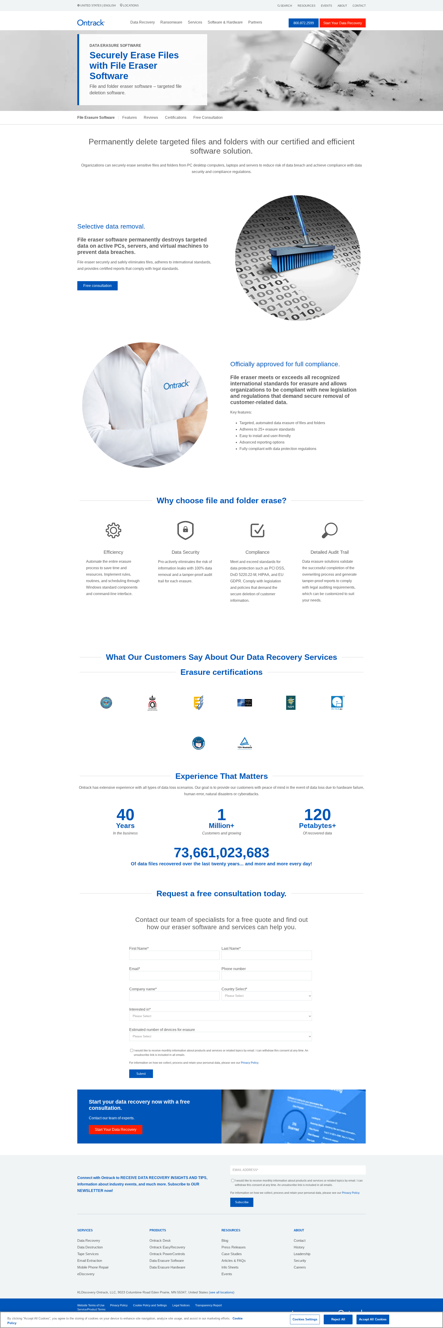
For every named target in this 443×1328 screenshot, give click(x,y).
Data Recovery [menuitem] (88, 1240)
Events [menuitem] (227, 1274)
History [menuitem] (299, 1247)
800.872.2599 (303, 23)
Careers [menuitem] (300, 1267)
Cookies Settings (305, 1319)
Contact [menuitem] (299, 1240)
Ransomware (171, 22)
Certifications (175, 117)
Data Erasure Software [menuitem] (167, 1260)
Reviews (151, 117)
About (342, 5)
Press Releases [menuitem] (234, 1247)
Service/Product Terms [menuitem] (91, 1309)
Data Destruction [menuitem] (90, 1247)
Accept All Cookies (372, 1319)
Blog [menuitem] (225, 1240)
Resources (306, 5)
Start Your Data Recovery (342, 23)
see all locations (221, 1292)
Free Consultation (208, 117)
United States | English (98, 5)
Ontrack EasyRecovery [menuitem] (167, 1247)
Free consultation (97, 286)
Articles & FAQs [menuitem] (234, 1260)
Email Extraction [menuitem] (89, 1260)
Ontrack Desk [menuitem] (160, 1240)
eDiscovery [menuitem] (86, 1274)
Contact (359, 5)
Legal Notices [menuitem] (181, 1305)
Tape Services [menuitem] (88, 1254)
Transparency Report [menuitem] (208, 1305)
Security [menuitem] (300, 1260)
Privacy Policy (249, 1062)
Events (326, 5)
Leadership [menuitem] (302, 1254)
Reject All (338, 1319)
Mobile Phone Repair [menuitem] (93, 1267)
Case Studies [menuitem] (232, 1254)
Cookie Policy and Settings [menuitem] (150, 1305)
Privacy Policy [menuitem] (119, 1305)
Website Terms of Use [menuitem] (91, 1305)
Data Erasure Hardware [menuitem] (167, 1267)
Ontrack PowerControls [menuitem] (167, 1254)
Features (129, 117)
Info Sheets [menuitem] (230, 1267)
